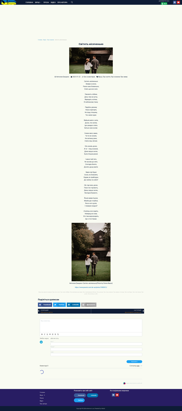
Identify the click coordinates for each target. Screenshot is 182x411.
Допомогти (164, 1)
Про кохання (50, 39)
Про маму (123, 77)
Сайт (52, 352)
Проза (46, 2)
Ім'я (52, 341)
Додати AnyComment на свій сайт (134, 383)
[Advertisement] (91, 23)
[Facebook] (174, 2)
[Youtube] (178, 2)
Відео (53, 2)
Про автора (62, 2)
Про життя (106, 77)
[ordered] (52, 334)
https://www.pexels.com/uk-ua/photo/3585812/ (91, 287)
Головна (29, 2)
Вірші (37, 2)
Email (53, 346)
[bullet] (55, 334)
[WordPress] (41, 342)
